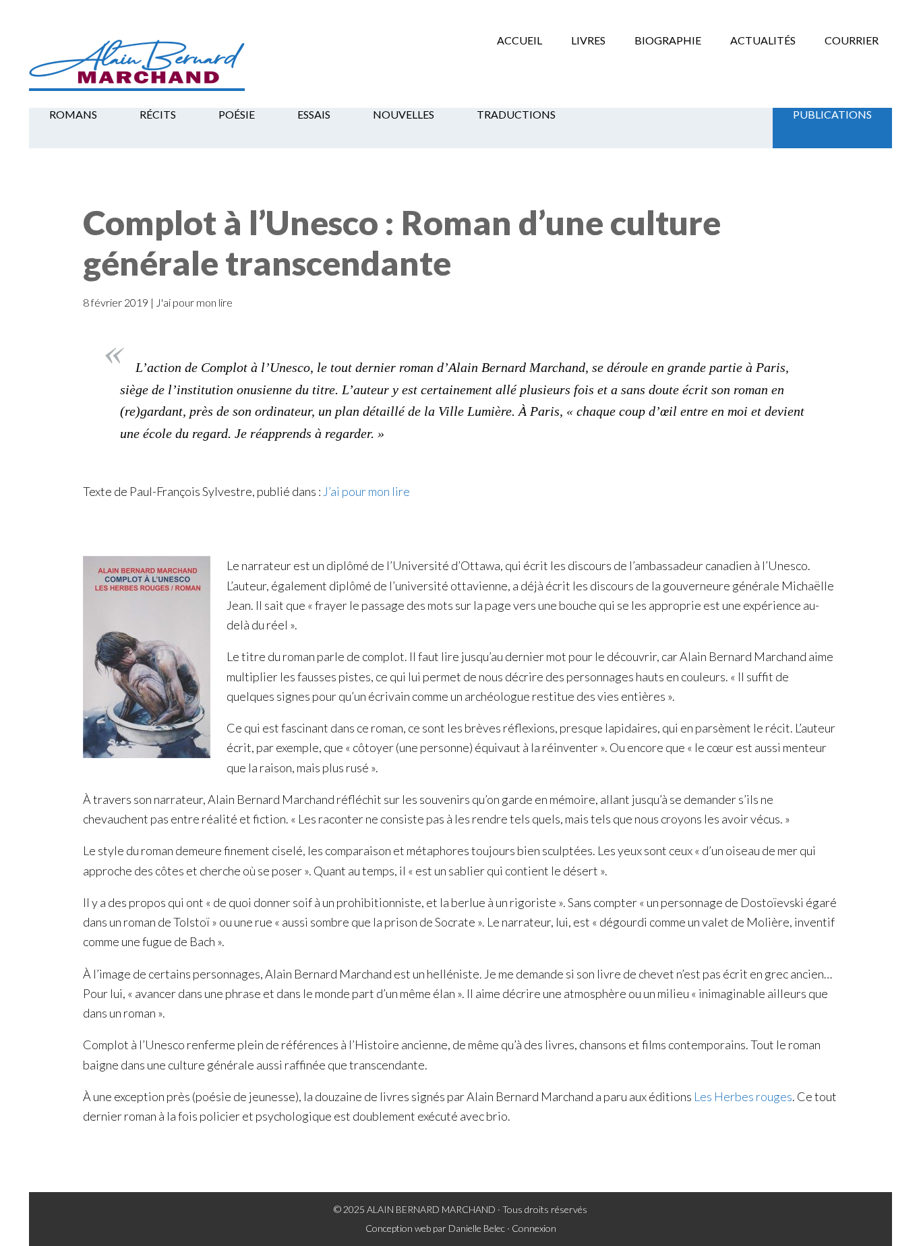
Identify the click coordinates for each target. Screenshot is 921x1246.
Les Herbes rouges (743, 1096)
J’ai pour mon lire (366, 491)
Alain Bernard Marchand (137, 64)
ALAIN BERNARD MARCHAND (431, 1209)
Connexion (534, 1228)
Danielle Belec (476, 1228)
